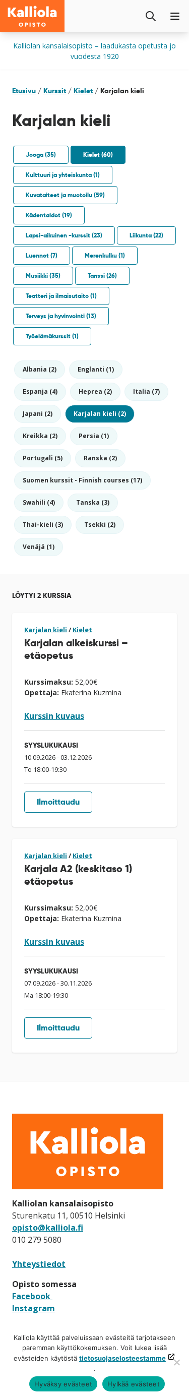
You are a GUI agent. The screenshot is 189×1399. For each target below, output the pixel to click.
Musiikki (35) (43, 275)
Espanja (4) (40, 391)
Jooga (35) (41, 154)
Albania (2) (39, 369)
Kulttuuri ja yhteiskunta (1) (63, 174)
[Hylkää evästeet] (176, 1362)
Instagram (33, 1308)
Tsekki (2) (99, 524)
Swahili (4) (39, 502)
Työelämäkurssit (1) (52, 336)
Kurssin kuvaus (54, 715)
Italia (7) (146, 391)
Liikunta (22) (146, 235)
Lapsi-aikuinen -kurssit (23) (64, 235)
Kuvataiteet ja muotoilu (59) (65, 195)
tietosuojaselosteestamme (122, 1358)
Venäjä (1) (38, 546)
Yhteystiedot (39, 1263)
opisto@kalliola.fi (47, 1227)
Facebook (32, 1296)
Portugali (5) (42, 458)
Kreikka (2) (40, 436)
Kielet (83, 90)
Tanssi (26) (102, 275)
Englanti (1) (96, 369)
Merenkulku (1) (105, 255)
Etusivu (24, 90)
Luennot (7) (41, 255)
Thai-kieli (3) (43, 524)
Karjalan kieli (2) (100, 413)
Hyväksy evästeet (63, 1384)
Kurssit (54, 90)
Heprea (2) (95, 391)
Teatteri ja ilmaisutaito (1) (61, 295)
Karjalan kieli (45, 629)
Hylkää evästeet (133, 1384)
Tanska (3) (92, 502)
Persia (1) (94, 436)
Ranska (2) (100, 458)
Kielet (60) (98, 154)
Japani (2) (37, 413)
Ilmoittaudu (58, 802)
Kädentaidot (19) (49, 215)
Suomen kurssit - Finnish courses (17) (82, 480)
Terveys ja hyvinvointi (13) (61, 316)
